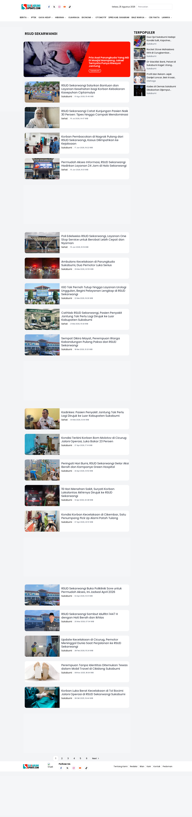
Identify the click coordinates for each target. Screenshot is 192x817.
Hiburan (59, 17)
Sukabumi (94, 71)
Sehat (64, 118)
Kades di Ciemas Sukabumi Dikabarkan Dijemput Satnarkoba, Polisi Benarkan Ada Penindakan (161, 91)
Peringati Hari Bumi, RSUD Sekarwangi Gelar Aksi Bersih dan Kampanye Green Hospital (95, 465)
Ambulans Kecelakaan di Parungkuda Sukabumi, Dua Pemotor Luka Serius (88, 263)
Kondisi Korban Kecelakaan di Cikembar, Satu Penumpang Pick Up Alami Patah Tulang (93, 516)
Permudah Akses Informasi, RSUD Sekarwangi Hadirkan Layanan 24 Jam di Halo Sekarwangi (94, 164)
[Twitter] (54, 6)
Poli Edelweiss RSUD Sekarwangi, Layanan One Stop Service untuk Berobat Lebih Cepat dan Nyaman (93, 239)
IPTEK (33, 17)
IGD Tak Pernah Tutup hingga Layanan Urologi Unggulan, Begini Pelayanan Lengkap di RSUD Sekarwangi (93, 290)
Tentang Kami (120, 766)
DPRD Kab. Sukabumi (119, 17)
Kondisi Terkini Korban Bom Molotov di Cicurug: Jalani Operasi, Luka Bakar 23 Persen (94, 439)
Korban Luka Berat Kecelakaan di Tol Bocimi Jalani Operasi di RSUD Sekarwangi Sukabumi (93, 692)
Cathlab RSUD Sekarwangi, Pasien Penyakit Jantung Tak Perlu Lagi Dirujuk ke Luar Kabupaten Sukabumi (91, 316)
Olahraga (73, 17)
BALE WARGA (138, 17)
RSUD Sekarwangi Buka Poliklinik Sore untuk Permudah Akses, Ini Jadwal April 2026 (91, 590)
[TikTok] (69, 6)
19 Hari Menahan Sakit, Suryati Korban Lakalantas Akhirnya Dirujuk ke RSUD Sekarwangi (87, 492)
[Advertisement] (11, 78)
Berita (23, 17)
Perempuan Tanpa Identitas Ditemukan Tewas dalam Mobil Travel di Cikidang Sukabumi (94, 667)
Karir (149, 766)
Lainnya (166, 17)
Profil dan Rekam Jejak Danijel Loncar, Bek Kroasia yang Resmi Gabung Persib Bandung (161, 79)
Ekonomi (86, 17)
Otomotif (100, 17)
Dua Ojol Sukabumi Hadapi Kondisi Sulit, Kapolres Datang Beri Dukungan (161, 40)
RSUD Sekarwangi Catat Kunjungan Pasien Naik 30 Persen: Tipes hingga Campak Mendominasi (94, 112)
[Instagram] (59, 6)
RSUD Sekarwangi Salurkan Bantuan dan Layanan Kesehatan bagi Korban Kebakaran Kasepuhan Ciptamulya (93, 88)
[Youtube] (64, 6)
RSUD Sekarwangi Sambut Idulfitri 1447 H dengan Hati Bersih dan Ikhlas (89, 615)
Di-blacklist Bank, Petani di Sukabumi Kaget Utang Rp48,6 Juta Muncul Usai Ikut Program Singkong (161, 66)
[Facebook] (49, 6)
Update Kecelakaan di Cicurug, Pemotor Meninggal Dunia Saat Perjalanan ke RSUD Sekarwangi (91, 643)
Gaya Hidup (45, 17)
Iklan (142, 766)
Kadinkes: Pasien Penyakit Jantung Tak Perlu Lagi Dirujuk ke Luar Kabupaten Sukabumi (92, 414)
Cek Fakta (154, 17)
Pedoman (167, 766)
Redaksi (133, 766)
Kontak (156, 766)
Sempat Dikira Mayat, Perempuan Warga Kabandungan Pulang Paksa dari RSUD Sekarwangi (90, 341)
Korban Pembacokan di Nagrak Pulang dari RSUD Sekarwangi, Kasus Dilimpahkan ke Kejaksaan (92, 140)
